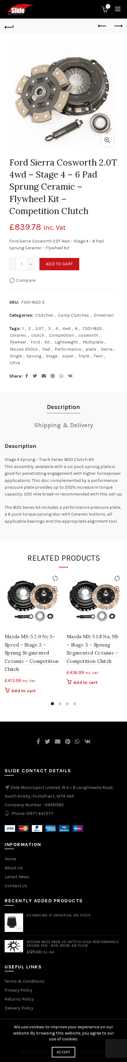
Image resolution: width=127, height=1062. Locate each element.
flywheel (18, 342)
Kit (47, 342)
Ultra (15, 362)
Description (63, 407)
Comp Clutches (73, 315)
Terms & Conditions (25, 981)
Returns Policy (19, 999)
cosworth (88, 335)
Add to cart (59, 264)
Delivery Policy (19, 1008)
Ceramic (18, 335)
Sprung (34, 356)
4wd (67, 328)
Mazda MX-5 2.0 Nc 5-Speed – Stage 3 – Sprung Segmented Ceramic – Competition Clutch (32, 653)
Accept (63, 1052)
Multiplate (93, 342)
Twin (98, 356)
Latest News (17, 876)
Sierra (107, 349)
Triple (83, 356)
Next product (117, 26)
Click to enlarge (107, 140)
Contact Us (16, 885)
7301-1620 (92, 328)
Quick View (55, 589)
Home (10, 859)
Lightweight (66, 342)
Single (16, 356)
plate (91, 349)
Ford (35, 342)
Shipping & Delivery (63, 425)
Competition (61, 335)
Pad (46, 349)
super (68, 356)
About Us (14, 867)
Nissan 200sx (24, 349)
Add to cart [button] (23, 690)
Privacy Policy (18, 990)
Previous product (102, 26)
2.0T (39, 328)
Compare (25, 280)
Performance (68, 349)
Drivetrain (104, 315)
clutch (37, 335)
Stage (51, 356)
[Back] (9, 26)
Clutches (44, 315)
